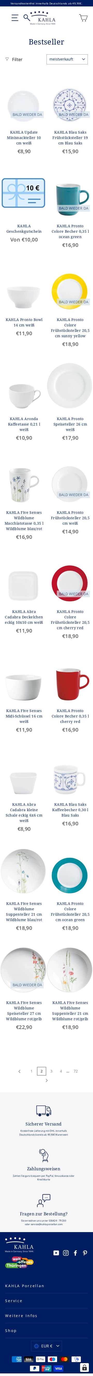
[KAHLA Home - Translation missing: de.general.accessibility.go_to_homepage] (43, 18)
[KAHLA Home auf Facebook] (75, 1252)
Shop (11, 1330)
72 (76, 1071)
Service (14, 1300)
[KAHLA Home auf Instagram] (66, 1252)
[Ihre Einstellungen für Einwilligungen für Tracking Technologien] (84, 1367)
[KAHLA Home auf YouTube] (56, 1252)
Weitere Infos (21, 1315)
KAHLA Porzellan (25, 1285)
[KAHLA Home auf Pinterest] (85, 1252)
